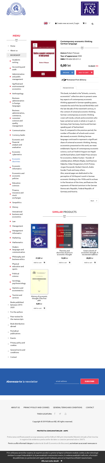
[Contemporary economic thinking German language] (43, 58)
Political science (15, 274)
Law (13, 221)
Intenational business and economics (17, 214)
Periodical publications (15, 332)
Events (13, 338)
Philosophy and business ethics (18, 257)
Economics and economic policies (18, 175)
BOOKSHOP (15, 55)
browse (66, 72)
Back (92, 201)
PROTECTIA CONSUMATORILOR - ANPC (52, 431)
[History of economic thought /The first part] (39, 281)
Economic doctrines (16, 160)
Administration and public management (18, 76)
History (15, 207)
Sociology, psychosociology (19, 281)
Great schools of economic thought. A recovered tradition (89, 252)
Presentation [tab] (68, 88)
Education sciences (16, 184)
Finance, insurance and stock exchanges (17, 194)
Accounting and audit (18, 68)
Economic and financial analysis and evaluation (18, 143)
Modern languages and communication (18, 249)
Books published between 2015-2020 (17, 304)
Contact (13, 357)
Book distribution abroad (17, 324)
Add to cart (84, 72)
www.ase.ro (92, 443)
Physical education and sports (18, 266)
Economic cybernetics (17, 153)
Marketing (16, 237)
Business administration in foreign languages (18, 102)
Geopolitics (17, 202)
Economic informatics (17, 167)
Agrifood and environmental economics (18, 86)
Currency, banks (18, 135)
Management (17, 226)
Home (12, 46)
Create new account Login (68, 23)
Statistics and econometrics (17, 289)
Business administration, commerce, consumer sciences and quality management (18, 118)
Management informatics (17, 231)
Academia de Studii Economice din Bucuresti (51, 443)
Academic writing (16, 60)
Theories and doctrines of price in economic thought (64, 252)
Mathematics (17, 242)
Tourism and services (17, 296)
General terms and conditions (17, 351)
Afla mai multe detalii (50, 461)
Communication (18, 130)
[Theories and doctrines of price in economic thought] (64, 235)
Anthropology (17, 93)
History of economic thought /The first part (39, 298)
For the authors (16, 312)
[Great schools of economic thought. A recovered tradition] (89, 235)
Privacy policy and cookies (17, 343)
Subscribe (89, 381)
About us (14, 50)
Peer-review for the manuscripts (16, 317)
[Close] (61, 460)
